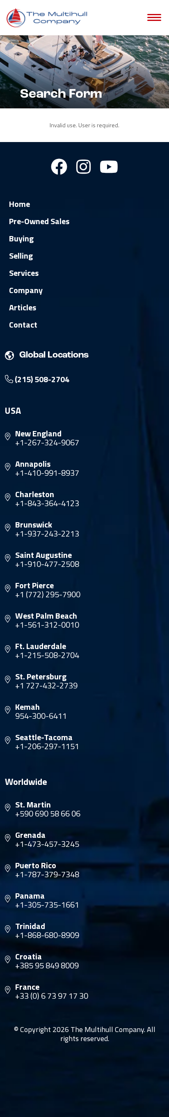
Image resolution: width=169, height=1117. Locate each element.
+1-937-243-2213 (47, 533)
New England (38, 433)
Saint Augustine (43, 555)
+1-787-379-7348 (47, 874)
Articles (22, 307)
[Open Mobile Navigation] (154, 17)
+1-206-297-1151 (47, 746)
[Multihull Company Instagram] (83, 166)
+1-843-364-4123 (47, 503)
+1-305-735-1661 (47, 904)
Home (19, 204)
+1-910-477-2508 (47, 564)
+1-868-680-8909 (47, 935)
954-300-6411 (41, 715)
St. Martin (33, 804)
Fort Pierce (34, 585)
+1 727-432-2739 (46, 685)
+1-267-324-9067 (47, 442)
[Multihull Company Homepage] (48, 18)
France (27, 986)
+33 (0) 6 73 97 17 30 (51, 995)
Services (24, 273)
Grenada (30, 834)
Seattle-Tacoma (44, 737)
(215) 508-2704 (41, 379)
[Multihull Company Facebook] (59, 166)
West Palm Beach (46, 615)
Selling (21, 255)
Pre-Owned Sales (39, 221)
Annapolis (32, 463)
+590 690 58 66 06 (47, 813)
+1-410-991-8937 (47, 472)
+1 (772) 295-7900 (47, 594)
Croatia (28, 956)
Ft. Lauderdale (40, 646)
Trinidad (30, 926)
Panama (30, 895)
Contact (23, 324)
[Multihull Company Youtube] (109, 166)
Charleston (34, 494)
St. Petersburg (40, 676)
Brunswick (33, 524)
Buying (21, 238)
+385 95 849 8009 (47, 965)
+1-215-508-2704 (47, 655)
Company (26, 290)
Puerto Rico (35, 865)
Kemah (27, 706)
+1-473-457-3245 (47, 844)
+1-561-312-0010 (47, 624)
